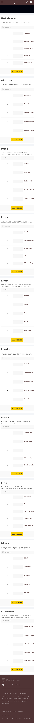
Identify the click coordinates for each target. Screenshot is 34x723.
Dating (4, 148)
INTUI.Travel (28, 248)
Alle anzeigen (17, 71)
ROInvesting (28, 458)
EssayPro (27, 575)
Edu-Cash (27, 584)
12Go (25, 255)
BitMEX (26, 295)
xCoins (26, 321)
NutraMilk (27, 55)
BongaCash (28, 399)
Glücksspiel (6, 80)
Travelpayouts (29, 626)
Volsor (26, 450)
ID (12, 718)
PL (14, 718)
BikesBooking (28, 263)
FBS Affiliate (28, 518)
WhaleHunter (28, 381)
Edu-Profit (27, 558)
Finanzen (5, 417)
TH (27, 718)
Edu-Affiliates (28, 593)
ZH (20, 718)
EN (5, 718)
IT (22, 718)
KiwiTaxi (26, 232)
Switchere (27, 330)
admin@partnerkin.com (7, 707)
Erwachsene (7, 349)
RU (3, 718)
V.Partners (27, 95)
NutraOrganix (28, 48)
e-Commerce (7, 611)
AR (29, 718)
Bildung (5, 543)
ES (8, 718)
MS (24, 718)
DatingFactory (29, 198)
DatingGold (28, 181)
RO (17, 718)
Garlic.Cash (27, 566)
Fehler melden (5, 715)
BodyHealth (28, 62)
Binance (26, 313)
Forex (4, 482)
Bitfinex (26, 304)
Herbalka (27, 33)
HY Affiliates (28, 432)
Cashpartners (28, 372)
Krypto (4, 280)
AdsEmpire (27, 172)
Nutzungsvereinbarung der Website (14, 711)
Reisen (4, 217)
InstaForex (27, 497)
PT (10, 718)
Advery (26, 163)
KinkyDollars (28, 364)
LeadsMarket (28, 441)
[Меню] (2, 2)
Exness (26, 504)
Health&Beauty (8, 18)
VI (31, 718)
